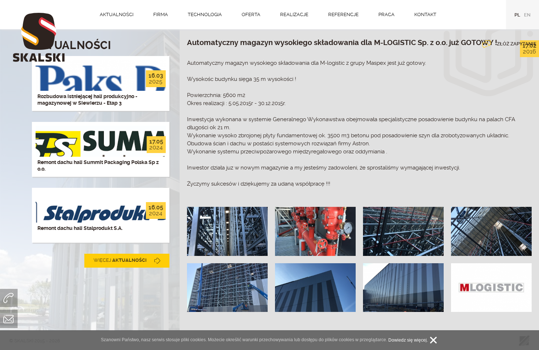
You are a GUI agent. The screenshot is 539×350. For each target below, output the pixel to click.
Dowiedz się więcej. (408, 340)
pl (517, 15)
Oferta (251, 14)
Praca (386, 14)
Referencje (343, 14)
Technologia (205, 14)
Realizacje (294, 14)
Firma (160, 14)
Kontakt (425, 14)
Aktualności (116, 14)
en (527, 15)
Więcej (120, 260)
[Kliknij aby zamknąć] (433, 340)
